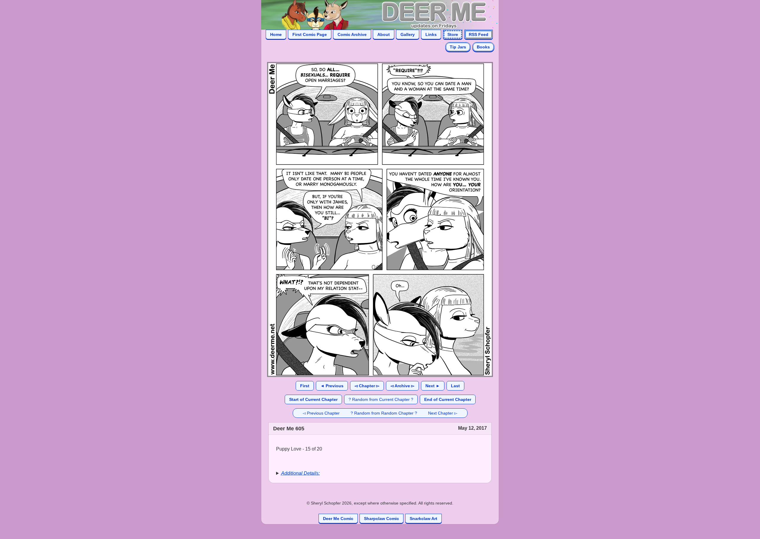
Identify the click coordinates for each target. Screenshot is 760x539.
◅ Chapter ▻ (366, 385)
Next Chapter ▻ (442, 413)
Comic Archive (352, 34)
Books (483, 47)
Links (431, 34)
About (383, 34)
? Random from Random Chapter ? (384, 413)
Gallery (407, 34)
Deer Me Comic (338, 518)
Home (276, 34)
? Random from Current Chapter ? (381, 399)
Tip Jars (458, 47)
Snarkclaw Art (423, 518)
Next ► (432, 385)
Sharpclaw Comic (381, 518)
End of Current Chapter (447, 399)
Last (455, 385)
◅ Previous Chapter (321, 413)
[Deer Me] (374, 14)
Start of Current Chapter (313, 399)
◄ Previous (331, 385)
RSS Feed (478, 34)
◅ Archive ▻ (402, 385)
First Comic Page (309, 34)
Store (452, 34)
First (304, 385)
